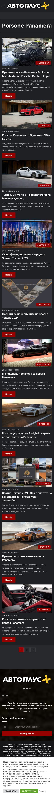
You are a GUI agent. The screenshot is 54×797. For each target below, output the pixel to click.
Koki (5, 69)
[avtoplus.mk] (28, 6)
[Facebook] (23, 688)
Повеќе (8, 96)
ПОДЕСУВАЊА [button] (11, 791)
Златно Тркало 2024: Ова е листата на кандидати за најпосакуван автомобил (27, 496)
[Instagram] (30, 688)
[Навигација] (3, 7)
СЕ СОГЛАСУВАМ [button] (29, 791)
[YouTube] (27, 688)
